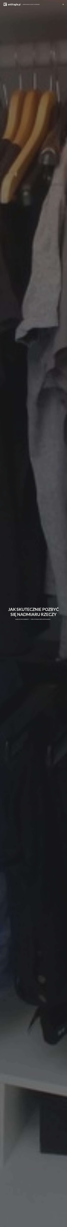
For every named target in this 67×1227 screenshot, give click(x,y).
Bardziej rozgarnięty (22, 619)
